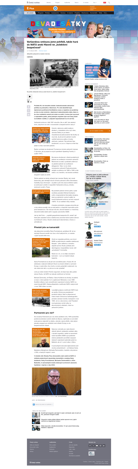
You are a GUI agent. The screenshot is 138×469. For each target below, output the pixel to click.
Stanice (76, 2)
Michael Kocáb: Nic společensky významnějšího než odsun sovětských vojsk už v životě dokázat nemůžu (41, 332)
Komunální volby (34, 447)
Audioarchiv (93, 8)
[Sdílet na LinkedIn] (28, 114)
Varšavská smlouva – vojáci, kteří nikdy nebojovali (39, 159)
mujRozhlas (67, 2)
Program (57, 2)
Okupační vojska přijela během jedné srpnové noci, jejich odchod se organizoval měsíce (59, 420)
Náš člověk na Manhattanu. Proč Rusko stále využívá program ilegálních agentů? (102, 114)
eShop (31, 451)
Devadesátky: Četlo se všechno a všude (101, 161)
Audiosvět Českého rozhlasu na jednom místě (96, 79)
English (106, 461)
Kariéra (71, 451)
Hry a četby (89, 67)
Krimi (95, 67)
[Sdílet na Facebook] (28, 106)
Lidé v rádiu (72, 449)
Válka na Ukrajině (34, 445)
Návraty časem (43, 50)
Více (106, 13)
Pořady (47, 13)
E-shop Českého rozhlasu (93, 171)
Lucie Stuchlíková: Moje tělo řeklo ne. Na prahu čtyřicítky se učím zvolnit (101, 121)
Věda (100, 13)
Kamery (92, 9)
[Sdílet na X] (28, 110)
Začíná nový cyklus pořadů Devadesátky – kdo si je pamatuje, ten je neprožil (41, 130)
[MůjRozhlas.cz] (30, 57)
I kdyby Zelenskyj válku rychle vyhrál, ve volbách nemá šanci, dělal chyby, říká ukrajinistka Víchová (101, 88)
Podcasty (51, 449)
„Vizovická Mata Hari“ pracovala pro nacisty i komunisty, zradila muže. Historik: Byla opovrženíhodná (102, 106)
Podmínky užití (99, 461)
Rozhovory (85, 13)
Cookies (85, 461)
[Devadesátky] (69, 26)
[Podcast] (28, 102)
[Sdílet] (31, 102)
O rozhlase (85, 2)
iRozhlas (49, 2)
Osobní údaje (91, 461)
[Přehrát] (29, 96)
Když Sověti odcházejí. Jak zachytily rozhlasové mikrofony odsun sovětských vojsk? (40, 293)
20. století (30, 13)
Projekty (77, 13)
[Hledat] (109, 2)
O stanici (70, 13)
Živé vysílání (89, 72)
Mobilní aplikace (53, 451)
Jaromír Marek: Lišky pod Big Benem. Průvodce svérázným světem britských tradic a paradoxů (102, 97)
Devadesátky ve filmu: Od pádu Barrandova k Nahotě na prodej (102, 149)
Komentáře (93, 13)
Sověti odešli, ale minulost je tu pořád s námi (41, 191)
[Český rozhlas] (33, 2)
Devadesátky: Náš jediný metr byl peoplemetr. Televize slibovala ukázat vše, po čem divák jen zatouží (101, 142)
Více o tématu (89, 137)
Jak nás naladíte (73, 445)
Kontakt (71, 453)
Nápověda (71, 447)
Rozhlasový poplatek (74, 455)
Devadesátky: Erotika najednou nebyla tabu (100, 155)
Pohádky (88, 70)
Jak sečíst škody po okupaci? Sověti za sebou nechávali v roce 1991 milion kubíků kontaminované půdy (41, 243)
